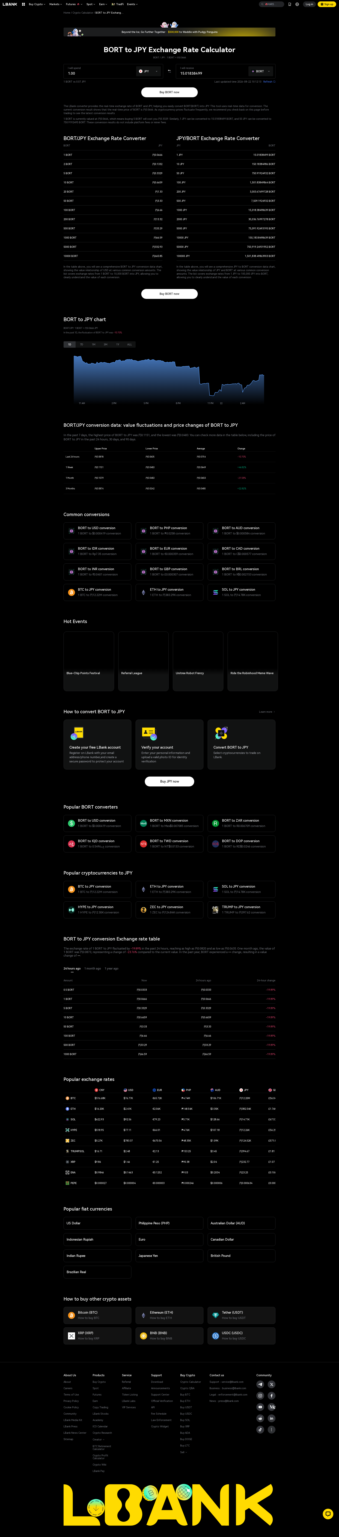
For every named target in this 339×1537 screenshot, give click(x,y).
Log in (309, 4)
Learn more (267, 711)
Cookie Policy (71, 1407)
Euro (142, 1239)
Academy (98, 1420)
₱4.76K (186, 1130)
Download (157, 1381)
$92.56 (127, 1119)
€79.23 (156, 1119)
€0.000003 (159, 1183)
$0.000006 (216, 1183)
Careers (68, 1388)
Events (132, 4)
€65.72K (157, 1098)
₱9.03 (185, 1172)
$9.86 (98, 1162)
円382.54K (245, 1109)
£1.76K (272, 1109)
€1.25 (156, 1162)
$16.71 (98, 1151)
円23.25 (243, 1172)
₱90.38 (185, 1162)
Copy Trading (100, 1407)
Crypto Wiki (99, 1464)
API (153, 1407)
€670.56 (157, 1140)
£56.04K (273, 1098)
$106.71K (215, 1098)
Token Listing (130, 1394)
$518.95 (99, 1130)
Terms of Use (71, 1394)
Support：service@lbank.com (226, 1381)
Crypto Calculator (83, 12)
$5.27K (99, 1140)
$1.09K (214, 1140)
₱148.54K (187, 1109)
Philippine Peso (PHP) (154, 1223)
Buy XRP (185, 1426)
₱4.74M (186, 1098)
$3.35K (214, 1109)
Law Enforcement (161, 1420)
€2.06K (156, 1109)
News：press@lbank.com (224, 1401)
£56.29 (272, 1130)
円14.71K (244, 1119)
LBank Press (71, 1426)
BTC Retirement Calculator (102, 1448)
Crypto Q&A (187, 1388)
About (67, 1381)
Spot (91, 4)
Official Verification (162, 1401)
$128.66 (215, 1119)
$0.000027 (101, 1183)
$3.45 (213, 1151)
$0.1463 (128, 1172)
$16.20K (99, 1109)
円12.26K (244, 1130)
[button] (157, 70)
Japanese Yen (148, 1256)
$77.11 (127, 1130)
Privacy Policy (71, 1401)
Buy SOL (185, 1420)
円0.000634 (245, 1183)
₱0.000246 (188, 1183)
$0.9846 (99, 1172)
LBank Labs (128, 1401)
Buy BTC (185, 1394)
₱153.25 (186, 1151)
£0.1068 (273, 1172)
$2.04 (213, 1162)
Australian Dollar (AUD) (228, 1223)
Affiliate (126, 1388)
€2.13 (156, 1151)
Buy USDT (186, 1407)
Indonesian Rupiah (80, 1239)
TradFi (120, 4)
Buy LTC (185, 1445)
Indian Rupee (76, 1256)
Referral (126, 1381)
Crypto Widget (160, 1426)
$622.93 (99, 1119)
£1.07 (271, 1162)
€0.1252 (157, 1172)
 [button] (262, 4)
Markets (56, 4)
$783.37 (128, 1140)
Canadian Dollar (222, 1239)
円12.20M (244, 1098)
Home (67, 12)
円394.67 (244, 1151)
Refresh (269, 81)
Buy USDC (186, 1413)
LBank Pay (99, 1471)
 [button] (280, 4)
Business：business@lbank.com (228, 1388)
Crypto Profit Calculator (100, 1457)
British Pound (220, 1256)
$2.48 (127, 1151)
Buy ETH (185, 1401)
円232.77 (244, 1162)
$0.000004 (130, 1183)
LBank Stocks (101, 1413)
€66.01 (156, 1130)
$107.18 (215, 1130)
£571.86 (273, 1140)
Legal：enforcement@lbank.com (228, 1394)
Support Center (160, 1394)
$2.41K (128, 1109)
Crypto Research (102, 1432)
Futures (74, 4)
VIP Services (129, 1407)
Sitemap (68, 1439)
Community (70, 1413)
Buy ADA (185, 1432)
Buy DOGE (186, 1439)
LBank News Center (75, 1432)
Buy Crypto (37, 4)
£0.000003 (274, 1183)
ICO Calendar (100, 1426)
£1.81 (271, 1151)
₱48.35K (186, 1140)
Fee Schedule (158, 1413)
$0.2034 (215, 1172)
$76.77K (128, 1098)
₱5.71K (186, 1119)
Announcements (160, 1388)
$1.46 (127, 1162)
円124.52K (245, 1140)
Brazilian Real (76, 1272)
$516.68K (100, 1098)
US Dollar (74, 1223)
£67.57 (272, 1119)
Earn (103, 4)
